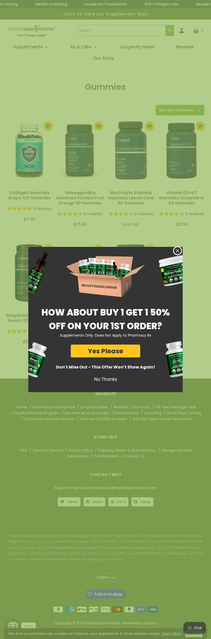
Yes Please (105, 351)
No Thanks (105, 379)
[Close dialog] (177, 251)
